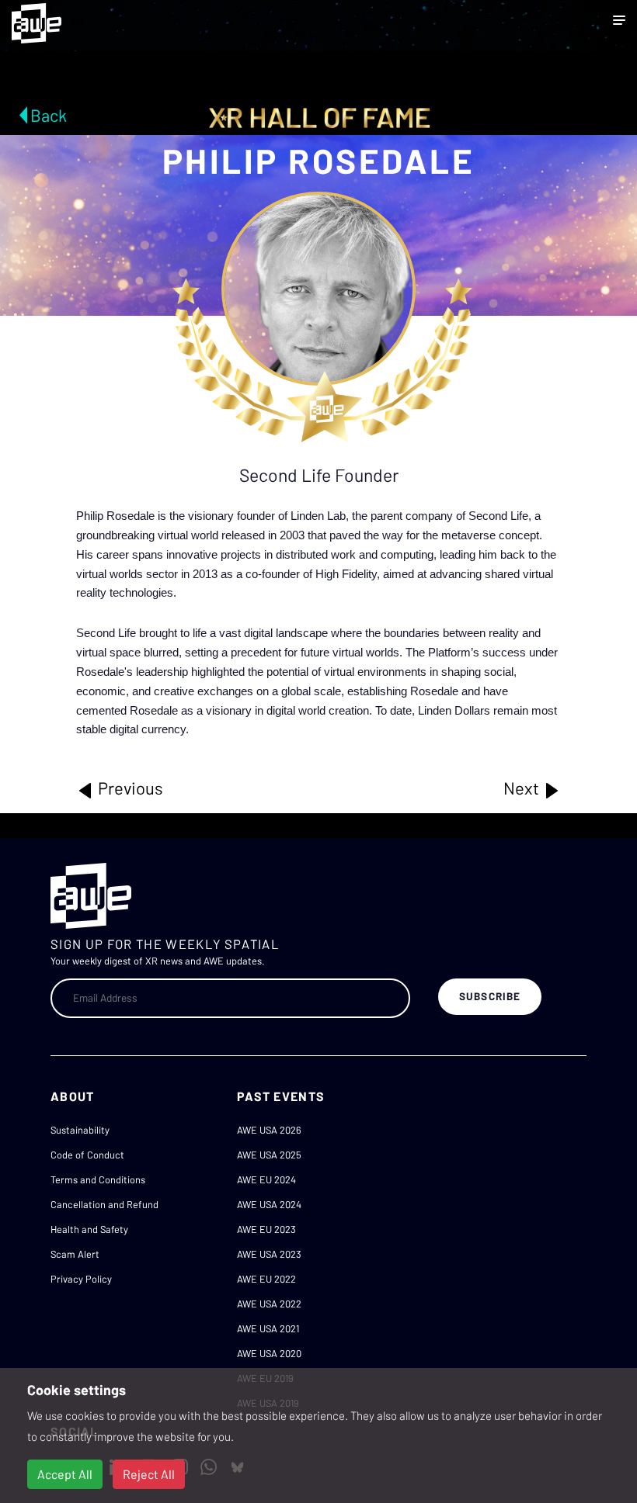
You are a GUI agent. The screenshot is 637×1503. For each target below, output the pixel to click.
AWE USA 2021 (268, 1328)
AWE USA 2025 (269, 1154)
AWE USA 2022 (269, 1303)
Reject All (149, 1474)
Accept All (64, 1474)
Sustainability (80, 1130)
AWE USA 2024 (269, 1204)
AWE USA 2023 (269, 1254)
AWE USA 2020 (269, 1353)
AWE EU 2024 (266, 1179)
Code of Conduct (87, 1154)
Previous (129, 787)
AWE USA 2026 (269, 1130)
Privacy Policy (81, 1279)
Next (522, 787)
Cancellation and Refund (104, 1204)
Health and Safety (89, 1229)
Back (48, 115)
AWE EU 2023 (266, 1229)
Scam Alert (74, 1254)
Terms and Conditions (97, 1179)
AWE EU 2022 (266, 1279)
